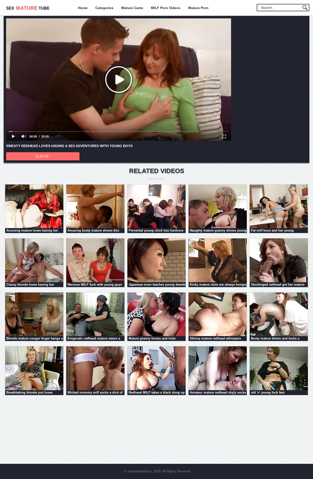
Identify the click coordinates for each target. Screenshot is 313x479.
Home (83, 8)
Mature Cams (132, 8)
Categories (104, 8)
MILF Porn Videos (165, 8)
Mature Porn (198, 8)
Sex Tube (28, 8)
